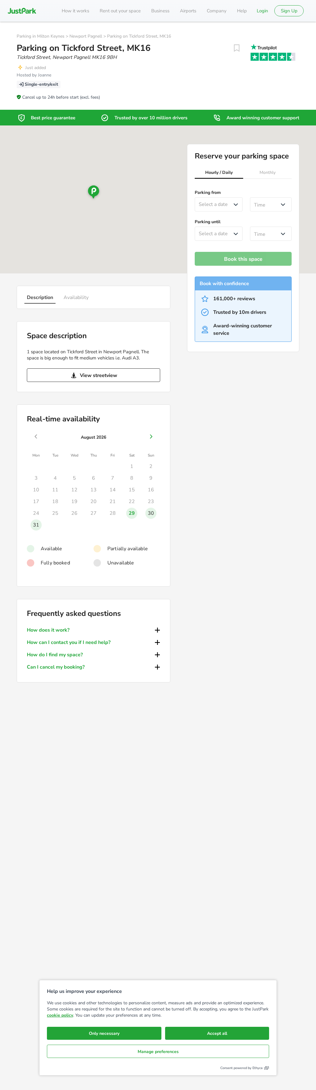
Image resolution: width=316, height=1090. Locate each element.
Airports (188, 11)
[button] (219, 173)
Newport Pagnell (85, 36)
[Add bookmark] (236, 48)
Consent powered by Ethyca (241, 1068)
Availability (76, 297)
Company (217, 11)
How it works (75, 11)
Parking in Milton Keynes (40, 36)
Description (40, 297)
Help (242, 11)
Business (160, 11)
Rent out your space (120, 11)
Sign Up (289, 11)
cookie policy (60, 1015)
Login (262, 11)
